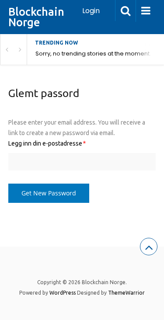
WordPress (62, 293)
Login (91, 11)
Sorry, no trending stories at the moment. (93, 53)
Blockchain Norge (36, 17)
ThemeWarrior (126, 293)
